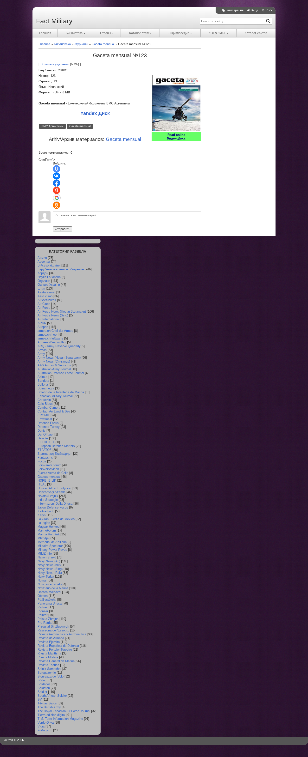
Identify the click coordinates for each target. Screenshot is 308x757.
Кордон (43, 273)
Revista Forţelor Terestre (55, 649)
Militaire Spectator (50, 546)
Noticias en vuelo (50, 584)
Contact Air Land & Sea (54, 411)
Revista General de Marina (56, 661)
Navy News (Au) (49, 561)
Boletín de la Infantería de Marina (61, 392)
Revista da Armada (51, 638)
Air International (48, 319)
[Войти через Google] (57, 198)
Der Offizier (45, 434)
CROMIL (44, 415)
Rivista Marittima (49, 653)
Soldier (42, 692)
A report (43, 327)
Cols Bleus (45, 404)
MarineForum (47, 530)
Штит (41, 288)
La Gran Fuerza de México (56, 519)
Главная (45, 33)
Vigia (41, 726)
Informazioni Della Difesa (55, 503)
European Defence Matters (56, 446)
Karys (42, 515)
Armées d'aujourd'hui (52, 342)
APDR (42, 323)
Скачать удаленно (55, 64)
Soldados (44, 684)
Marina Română (48, 534)
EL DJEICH (46, 442)
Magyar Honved (48, 526)
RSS (268, 10)
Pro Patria (44, 622)
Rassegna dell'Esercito (53, 630)
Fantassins (45, 457)
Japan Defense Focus (53, 507)
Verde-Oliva (46, 722)
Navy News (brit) (49, 565)
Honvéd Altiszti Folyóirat (54, 488)
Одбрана (44, 281)
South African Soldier (52, 695)
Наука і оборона (49, 277)
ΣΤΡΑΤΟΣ (44, 450)
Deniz (41, 430)
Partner (43, 607)
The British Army (49, 707)
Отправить (62, 229)
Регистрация (234, 10)
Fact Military (54, 21)
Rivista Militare (48, 657)
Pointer (42, 615)
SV (40, 699)
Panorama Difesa (50, 603)
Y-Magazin (45, 730)
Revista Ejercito (49, 642)
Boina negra (46, 388)
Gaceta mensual (80, 126)
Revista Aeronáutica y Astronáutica (62, 634)
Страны (105, 33)
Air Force (44, 307)
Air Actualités (47, 300)
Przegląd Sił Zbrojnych (53, 626)
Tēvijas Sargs (47, 703)
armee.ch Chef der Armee (55, 331)
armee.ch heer (48, 334)
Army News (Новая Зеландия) (59, 357)
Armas (42, 350)
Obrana (43, 596)
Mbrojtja (43, 538)
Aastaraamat (46, 292)
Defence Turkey (49, 427)
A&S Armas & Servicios (54, 365)
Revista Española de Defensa (58, 646)
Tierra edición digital (51, 715)
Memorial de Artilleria (52, 542)
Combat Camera (49, 407)
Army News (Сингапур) (54, 361)
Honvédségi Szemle (51, 492)
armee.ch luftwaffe (50, 338)
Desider (43, 438)
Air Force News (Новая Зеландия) (62, 311)
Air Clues (44, 304)
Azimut (42, 377)
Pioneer (43, 611)
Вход (254, 10)
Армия (42, 258)
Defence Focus (48, 423)
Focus (42, 461)
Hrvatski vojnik (48, 496)
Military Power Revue (52, 549)
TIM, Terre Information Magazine (60, 719)
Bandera (43, 380)
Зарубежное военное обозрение (61, 269)
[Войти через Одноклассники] (56, 205)
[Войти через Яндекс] (56, 190)
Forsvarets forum (49, 465)
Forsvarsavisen (48, 469)
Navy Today (46, 576)
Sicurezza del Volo (51, 676)
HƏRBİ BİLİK (47, 480)
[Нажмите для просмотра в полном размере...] (176, 130)
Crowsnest (45, 419)
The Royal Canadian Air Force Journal (64, 711)
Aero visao (45, 296)
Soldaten (44, 688)
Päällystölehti (47, 599)
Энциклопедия (178, 33)
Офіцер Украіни (49, 284)
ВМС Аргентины (52, 126)
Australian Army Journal (54, 369)
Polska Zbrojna (48, 619)
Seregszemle (47, 672)
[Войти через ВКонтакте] (56, 176)
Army (41, 354)
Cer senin (44, 400)
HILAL (42, 484)
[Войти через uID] (56, 168)
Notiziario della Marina (53, 588)
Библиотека (74, 33)
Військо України (49, 265)
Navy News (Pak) (50, 573)
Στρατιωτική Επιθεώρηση (55, 453)
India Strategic (48, 500)
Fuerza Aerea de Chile (53, 473)
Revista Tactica (48, 665)
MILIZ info (45, 553)
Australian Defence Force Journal (61, 373)
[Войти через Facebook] (56, 183)
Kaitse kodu (46, 511)
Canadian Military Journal (55, 396)
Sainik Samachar (49, 669)
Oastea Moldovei (49, 592)
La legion (44, 523)
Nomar (42, 580)
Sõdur (42, 680)
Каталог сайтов (256, 33)
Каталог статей (140, 33)
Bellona (43, 384)
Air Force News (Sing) (53, 315)
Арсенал (44, 261)
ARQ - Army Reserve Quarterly (59, 346)
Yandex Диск (95, 113)
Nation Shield (47, 557)
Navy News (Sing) (50, 569)
